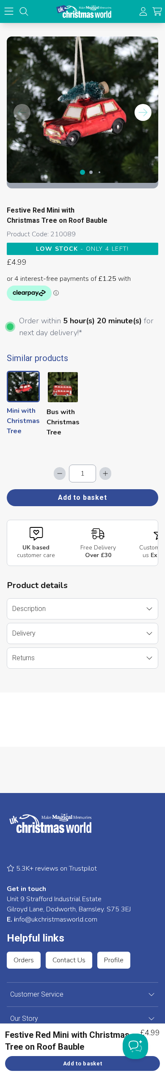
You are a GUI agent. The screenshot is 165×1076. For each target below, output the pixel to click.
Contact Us (68, 960)
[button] (157, 12)
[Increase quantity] (105, 473)
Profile (114, 960)
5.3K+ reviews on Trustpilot (55, 868)
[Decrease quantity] (60, 473)
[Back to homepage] (83, 11)
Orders (24, 960)
